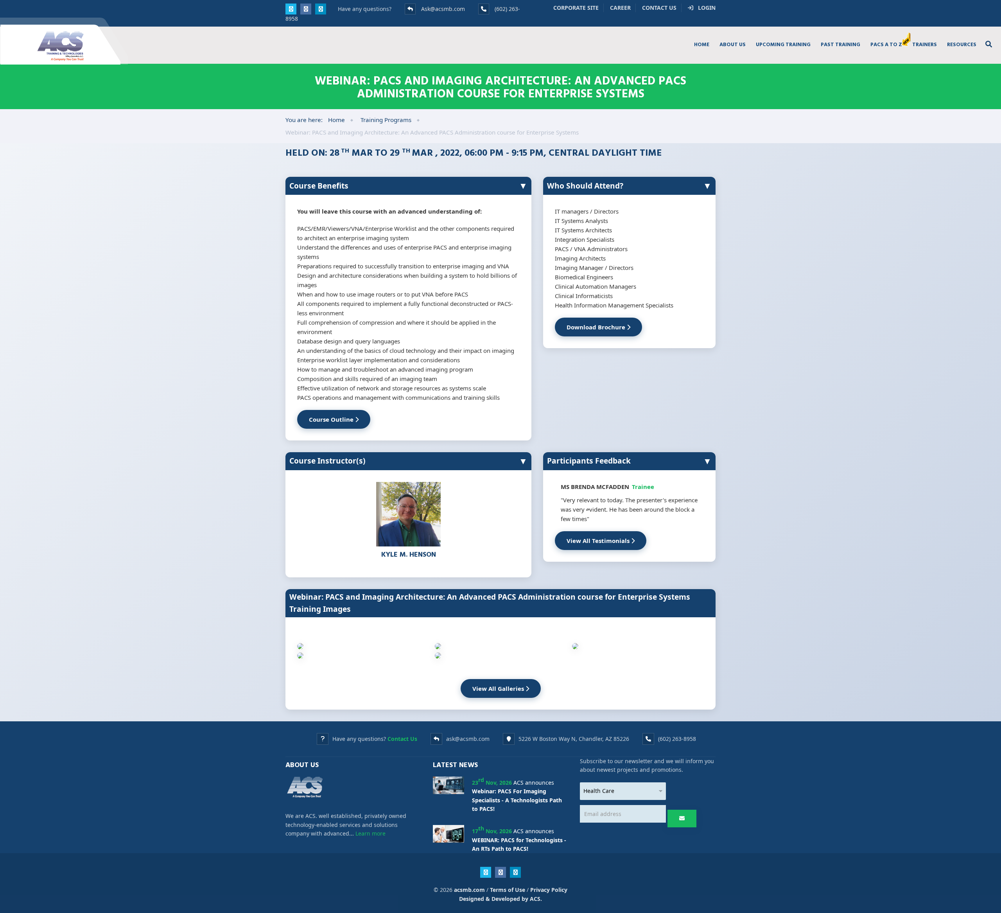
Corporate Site (576, 7)
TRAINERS (924, 44)
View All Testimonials (599, 541)
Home (336, 120)
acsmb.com (469, 889)
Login (704, 7)
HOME (701, 44)
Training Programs (386, 120)
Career (620, 7)
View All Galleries (499, 688)
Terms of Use (507, 889)
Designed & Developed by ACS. (500, 898)
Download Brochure (597, 327)
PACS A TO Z (886, 44)
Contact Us (659, 7)
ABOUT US (732, 44)
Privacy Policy (548, 889)
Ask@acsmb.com (443, 9)
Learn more (370, 833)
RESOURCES (961, 44)
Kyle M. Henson (408, 554)
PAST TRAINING (840, 44)
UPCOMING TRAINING (783, 44)
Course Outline (332, 419)
